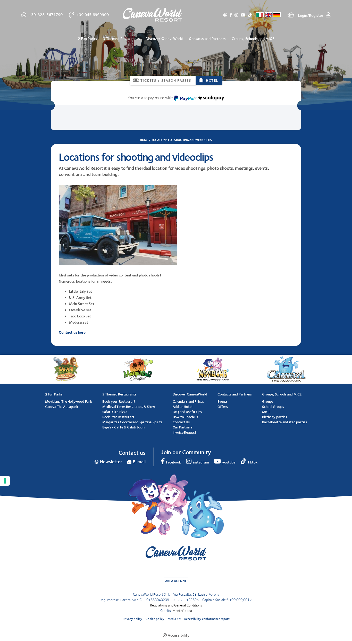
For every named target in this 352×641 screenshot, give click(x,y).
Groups (267, 401)
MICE (266, 412)
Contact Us (181, 422)
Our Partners (182, 427)
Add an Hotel (182, 406)
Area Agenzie (176, 581)
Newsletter (225, 15)
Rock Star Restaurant (118, 417)
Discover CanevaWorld (164, 38)
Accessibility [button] (178, 635)
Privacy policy (132, 618)
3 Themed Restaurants (121, 38)
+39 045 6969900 (93, 14)
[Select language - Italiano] (260, 14)
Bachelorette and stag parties (284, 422)
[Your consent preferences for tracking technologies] (5, 481)
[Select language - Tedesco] (277, 14)
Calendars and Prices (188, 401)
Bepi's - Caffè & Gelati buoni (123, 427)
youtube (243, 15)
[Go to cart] (291, 15)
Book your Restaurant (119, 401)
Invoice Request (184, 432)
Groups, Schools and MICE (253, 38)
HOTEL (212, 80)
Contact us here (72, 332)
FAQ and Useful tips (187, 412)
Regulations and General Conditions (176, 605)
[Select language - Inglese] (268, 14)
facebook (231, 15)
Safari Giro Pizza (114, 412)
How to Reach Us (185, 417)
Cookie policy (155, 618)
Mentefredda (182, 611)
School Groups (273, 406)
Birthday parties (274, 417)
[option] (176, 55)
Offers (222, 406)
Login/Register (310, 15)
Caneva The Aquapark (61, 406)
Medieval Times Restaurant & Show (128, 406)
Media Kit (174, 619)
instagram (236, 15)
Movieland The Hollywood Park (68, 401)
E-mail (139, 462)
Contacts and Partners (207, 38)
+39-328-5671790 (46, 14)
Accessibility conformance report (207, 619)
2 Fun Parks (87, 38)
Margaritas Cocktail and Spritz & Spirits (132, 422)
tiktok (250, 15)
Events (222, 401)
